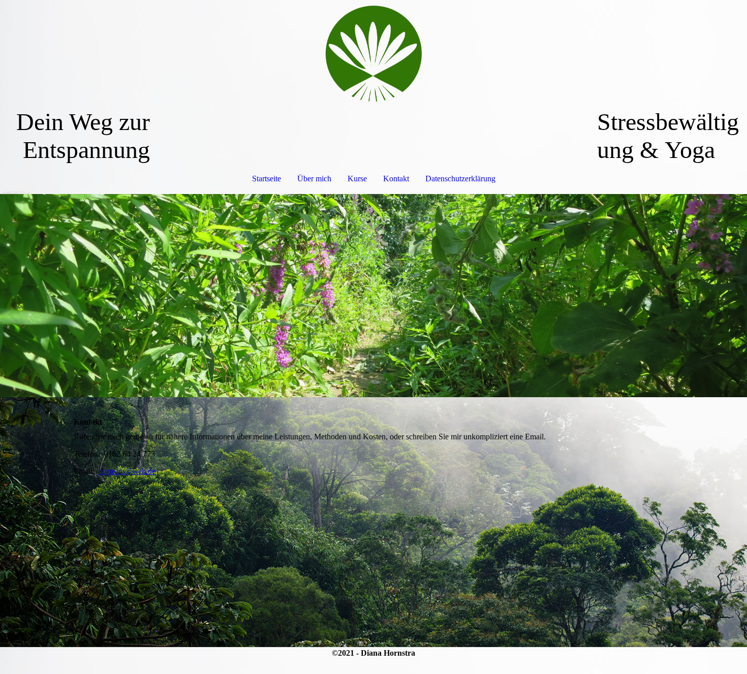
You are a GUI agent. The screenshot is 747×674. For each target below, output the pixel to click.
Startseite (266, 178)
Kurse (357, 178)
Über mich (314, 178)
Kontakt (396, 178)
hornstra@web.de (127, 471)
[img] (373, 54)
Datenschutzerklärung (460, 178)
